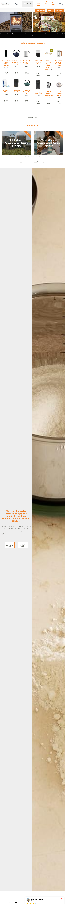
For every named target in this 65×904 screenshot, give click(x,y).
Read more (26, 74)
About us (46, 5)
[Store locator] (39, 2)
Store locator (39, 5)
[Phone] (52, 3)
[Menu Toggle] (17, 10)
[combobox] (17, 4)
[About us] (46, 2)
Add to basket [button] (6, 74)
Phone (53, 5)
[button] (2, 22)
